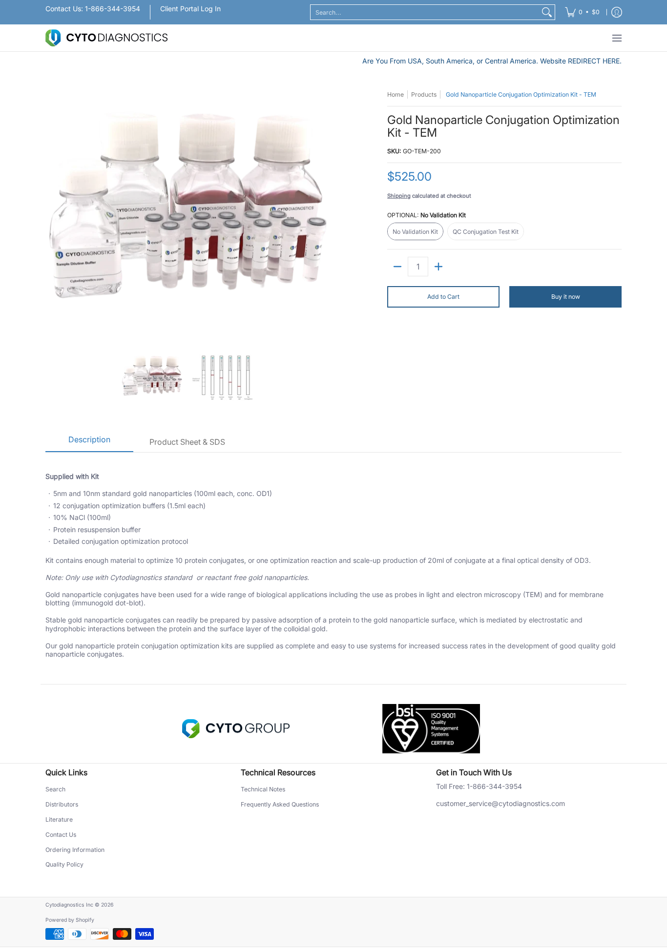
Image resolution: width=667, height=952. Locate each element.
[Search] (547, 12)
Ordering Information (74, 849)
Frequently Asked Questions (280, 804)
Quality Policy (64, 864)
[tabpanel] (333, 568)
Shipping (399, 195)
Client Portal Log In (190, 8)
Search (55, 789)
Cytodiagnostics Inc (69, 905)
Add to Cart (443, 296)
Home (395, 94)
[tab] (89, 443)
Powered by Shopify (69, 920)
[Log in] (616, 12)
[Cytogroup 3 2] (236, 729)
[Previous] (52, 213)
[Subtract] (397, 266)
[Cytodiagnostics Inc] (106, 37)
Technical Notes (263, 789)
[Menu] (616, 37)
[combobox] (425, 12)
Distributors (61, 804)
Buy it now (565, 296)
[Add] (438, 266)
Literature (59, 819)
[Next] (322, 213)
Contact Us (60, 834)
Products (424, 94)
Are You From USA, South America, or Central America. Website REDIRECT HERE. (492, 61)
